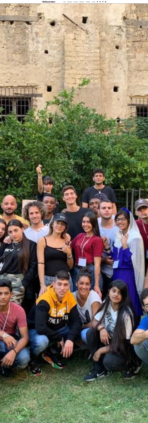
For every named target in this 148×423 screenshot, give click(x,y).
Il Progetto (88, 1)
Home (64, 1)
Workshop (76, 1)
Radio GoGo (81, 1)
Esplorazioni (69, 1)
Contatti (93, 1)
